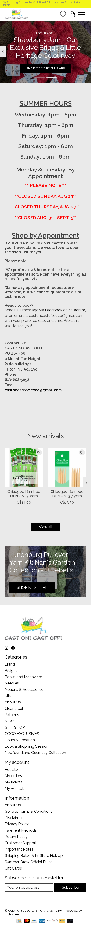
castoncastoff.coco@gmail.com (33, 390)
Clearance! (14, 708)
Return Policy (16, 836)
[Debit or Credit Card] (70, 921)
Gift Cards (13, 868)
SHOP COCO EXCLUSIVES (45, 68)
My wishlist (14, 788)
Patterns (12, 715)
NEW (9, 721)
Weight (11, 670)
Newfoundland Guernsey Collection (35, 752)
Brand (10, 664)
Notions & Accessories (24, 689)
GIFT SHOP (15, 727)
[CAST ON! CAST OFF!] (16, 14)
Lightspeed (12, 914)
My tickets (13, 782)
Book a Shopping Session (27, 746)
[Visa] (34, 921)
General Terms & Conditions (28, 811)
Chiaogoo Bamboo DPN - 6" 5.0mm (23, 493)
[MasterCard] (27, 921)
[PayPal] (62, 921)
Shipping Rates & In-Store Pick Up (34, 855)
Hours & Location (20, 740)
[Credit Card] (19, 921)
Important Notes (19, 849)
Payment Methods (21, 830)
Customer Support (21, 843)
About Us (13, 702)
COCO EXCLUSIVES (22, 733)
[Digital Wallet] (52, 921)
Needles (12, 683)
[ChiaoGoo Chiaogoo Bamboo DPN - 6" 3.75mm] (67, 467)
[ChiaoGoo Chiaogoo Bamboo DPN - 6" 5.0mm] (24, 467)
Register (12, 769)
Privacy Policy (17, 824)
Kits (8, 696)
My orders (13, 776)
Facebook (53, 310)
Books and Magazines (24, 677)
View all (45, 527)
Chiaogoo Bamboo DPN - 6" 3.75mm (67, 493)
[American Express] (42, 921)
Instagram (76, 310)
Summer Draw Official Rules (28, 862)
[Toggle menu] (81, 14)
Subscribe (70, 887)
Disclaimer (14, 817)
